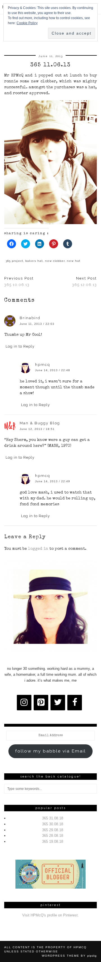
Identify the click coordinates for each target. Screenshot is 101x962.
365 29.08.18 (52, 830)
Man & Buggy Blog (40, 423)
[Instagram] (24, 702)
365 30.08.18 (52, 824)
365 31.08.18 (52, 818)
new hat (74, 260)
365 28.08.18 (52, 835)
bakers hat (34, 260)
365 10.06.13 (19, 281)
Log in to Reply (20, 346)
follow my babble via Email (50, 751)
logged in (38, 549)
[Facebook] (74, 702)
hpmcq (42, 364)
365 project (14, 260)
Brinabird (30, 318)
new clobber (55, 260)
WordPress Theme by (69, 955)
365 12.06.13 (84, 281)
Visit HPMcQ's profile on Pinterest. (50, 915)
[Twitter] (57, 702)
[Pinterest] (41, 702)
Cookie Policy (27, 23)
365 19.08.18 (52, 841)
